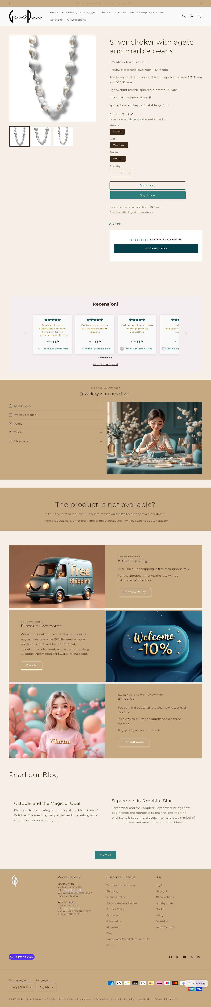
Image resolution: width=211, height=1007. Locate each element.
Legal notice (144, 999)
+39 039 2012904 (72, 908)
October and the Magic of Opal (47, 803)
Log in (159, 885)
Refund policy (66, 999)
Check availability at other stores (131, 212)
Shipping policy (125, 999)
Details (31, 665)
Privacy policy (85, 999)
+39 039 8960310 (72, 890)
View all (105, 854)
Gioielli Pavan (25, 999)
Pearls (117, 158)
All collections (164, 897)
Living (159, 915)
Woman (118, 145)
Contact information (166, 999)
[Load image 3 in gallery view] (63, 136)
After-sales (113, 921)
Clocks (159, 909)
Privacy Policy (115, 909)
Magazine (112, 927)
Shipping (134, 119)
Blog (109, 933)
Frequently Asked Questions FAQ (128, 939)
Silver (117, 131)
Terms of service (105, 999)
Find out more (133, 742)
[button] (71, 12)
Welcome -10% (165, 927)
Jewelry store (164, 903)
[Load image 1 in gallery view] (20, 136)
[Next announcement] (201, 3)
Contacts (112, 915)
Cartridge (161, 921)
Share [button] (117, 223)
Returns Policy (116, 897)
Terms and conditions (120, 885)
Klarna (110, 945)
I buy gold (162, 891)
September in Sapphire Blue (142, 800)
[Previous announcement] (9, 3)
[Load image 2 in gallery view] (41, 136)
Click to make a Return (121, 903)
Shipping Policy (134, 592)
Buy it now (148, 195)
